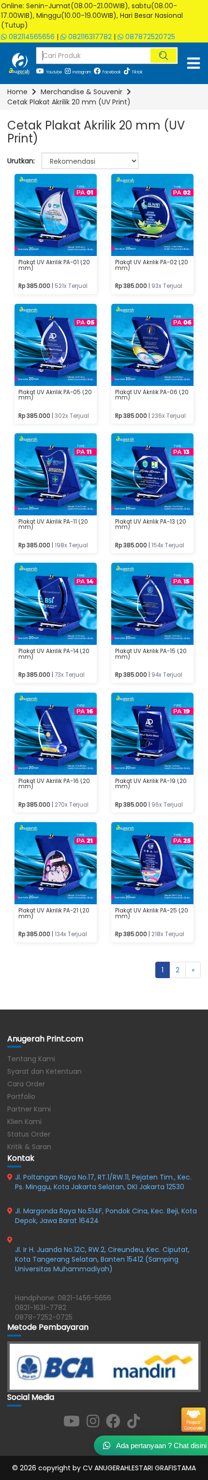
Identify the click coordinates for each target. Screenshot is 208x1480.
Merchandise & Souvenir (81, 92)
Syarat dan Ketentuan (44, 1071)
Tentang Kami (31, 1059)
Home (17, 92)
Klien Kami (24, 1121)
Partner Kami (29, 1109)
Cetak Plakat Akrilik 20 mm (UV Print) (69, 102)
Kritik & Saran (29, 1147)
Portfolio (21, 1096)
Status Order (28, 1134)
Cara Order (26, 1084)
